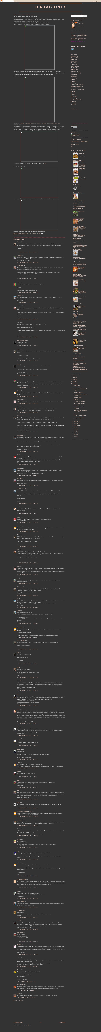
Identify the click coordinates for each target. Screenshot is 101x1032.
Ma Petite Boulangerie (78, 311)
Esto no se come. (75, 72)
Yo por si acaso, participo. (79, 403)
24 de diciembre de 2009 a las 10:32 (27, 690)
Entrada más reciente (18, 1022)
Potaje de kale (81, 211)
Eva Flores (19, 295)
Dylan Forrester (20, 932)
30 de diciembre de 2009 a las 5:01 (27, 966)
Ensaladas (73, 67)
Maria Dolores (20, 586)
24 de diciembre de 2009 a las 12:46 (27, 745)
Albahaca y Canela (77, 160)
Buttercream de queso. (78, 392)
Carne (72, 62)
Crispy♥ (18, 993)
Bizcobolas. (73, 56)
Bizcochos (73, 57)
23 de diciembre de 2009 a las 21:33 (27, 562)
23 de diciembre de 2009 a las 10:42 (27, 278)
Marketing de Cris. (75, 144)
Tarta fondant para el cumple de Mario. (26, 16)
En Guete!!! (75, 234)
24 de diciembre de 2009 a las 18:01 (27, 808)
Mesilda (18, 517)
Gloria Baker (19, 406)
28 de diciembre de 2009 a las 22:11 (27, 954)
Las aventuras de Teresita (78, 279)
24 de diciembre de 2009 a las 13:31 (27, 768)
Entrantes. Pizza (74, 71)
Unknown (19, 390)
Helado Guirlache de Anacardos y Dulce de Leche (82, 228)
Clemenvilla (19, 379)
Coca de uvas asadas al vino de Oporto (82, 306)
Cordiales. (76, 399)
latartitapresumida (20, 399)
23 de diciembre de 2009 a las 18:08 (27, 522)
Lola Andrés (19, 820)
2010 (74, 381)
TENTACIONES (50, 7)
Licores (72, 83)
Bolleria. (73, 59)
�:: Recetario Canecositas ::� (80, 369)
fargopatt (19, 920)
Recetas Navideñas (75, 99)
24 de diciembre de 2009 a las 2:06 (27, 607)
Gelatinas (73, 77)
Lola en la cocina (77, 295)
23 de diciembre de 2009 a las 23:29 (27, 583)
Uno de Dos (75, 362)
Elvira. (45, 163)
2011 (74, 379)
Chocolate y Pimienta (78, 192)
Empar (18, 851)
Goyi (18, 454)
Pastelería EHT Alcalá (78, 353)
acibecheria (75, 152)
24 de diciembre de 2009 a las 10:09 (27, 677)
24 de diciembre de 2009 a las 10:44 (27, 705)
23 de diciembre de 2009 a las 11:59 (27, 319)
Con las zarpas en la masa (79, 200)
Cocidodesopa (20, 415)
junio (75, 431)
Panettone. (76, 413)
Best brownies (77, 405)
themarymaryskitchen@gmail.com (24, 811)
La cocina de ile (76, 266)
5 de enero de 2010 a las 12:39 (26, 997)
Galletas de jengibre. (78, 397)
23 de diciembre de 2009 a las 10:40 (27, 262)
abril (75, 434)
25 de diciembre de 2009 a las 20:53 (27, 887)
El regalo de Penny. (78, 386)
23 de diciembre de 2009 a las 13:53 (27, 403)
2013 (74, 375)
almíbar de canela (42, 123)
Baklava (80, 250)
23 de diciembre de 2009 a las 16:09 (27, 503)
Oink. (72, 146)
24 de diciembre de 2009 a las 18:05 (27, 816)
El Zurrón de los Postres (78, 226)
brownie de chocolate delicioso (26, 123)
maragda (19, 738)
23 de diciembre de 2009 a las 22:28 (27, 574)
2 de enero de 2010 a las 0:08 (26, 990)
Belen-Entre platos (21, 640)
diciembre (76, 385)
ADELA (18, 667)
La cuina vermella (20, 901)
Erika (18, 694)
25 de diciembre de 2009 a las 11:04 (27, 847)
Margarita (19, 969)
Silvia (18, 349)
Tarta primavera (81, 193)
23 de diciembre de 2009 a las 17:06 (27, 513)
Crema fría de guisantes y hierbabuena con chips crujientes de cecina (82, 291)
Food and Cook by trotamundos (77, 239)
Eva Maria (19, 255)
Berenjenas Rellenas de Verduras (80, 220)
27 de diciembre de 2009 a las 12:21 (27, 917)
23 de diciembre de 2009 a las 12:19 (27, 345)
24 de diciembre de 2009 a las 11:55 (27, 735)
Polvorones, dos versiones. (79, 401)
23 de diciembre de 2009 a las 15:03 (27, 432)
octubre (75, 423)
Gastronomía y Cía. (77, 244)
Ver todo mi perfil (80, 26)
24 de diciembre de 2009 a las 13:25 (27, 759)
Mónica (18, 534)
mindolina (19, 468)
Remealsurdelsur (20, 305)
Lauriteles (19, 749)
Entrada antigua (62, 1022)
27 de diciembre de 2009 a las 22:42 (27, 929)
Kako (18, 727)
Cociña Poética (20, 265)
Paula (18, 364)
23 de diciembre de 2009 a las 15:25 (27, 464)
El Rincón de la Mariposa (78, 218)
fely (17, 578)
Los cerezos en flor (77, 303)
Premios (73, 98)
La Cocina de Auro (77, 261)
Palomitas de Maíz (21, 910)
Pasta (72, 93)
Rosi (18, 598)
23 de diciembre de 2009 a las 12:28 (27, 375)
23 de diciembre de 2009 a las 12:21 (27, 360)
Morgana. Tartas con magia (79, 325)
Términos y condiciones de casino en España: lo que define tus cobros (79, 276)
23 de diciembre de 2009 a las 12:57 (27, 387)
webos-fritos (75, 366)
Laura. (18, 709)
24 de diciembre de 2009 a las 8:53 (27, 637)
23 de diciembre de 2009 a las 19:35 (27, 531)
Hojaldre (73, 81)
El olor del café (76, 210)
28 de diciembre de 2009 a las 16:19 (27, 941)
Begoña (18, 610)
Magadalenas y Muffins (76, 86)
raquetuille (19, 680)
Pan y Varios (76, 337)
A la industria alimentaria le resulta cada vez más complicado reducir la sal (80, 246)
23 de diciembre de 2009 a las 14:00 (27, 412)
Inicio (40, 1022)
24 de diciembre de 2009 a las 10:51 (27, 723)
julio (75, 429)
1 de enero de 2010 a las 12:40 (26, 981)
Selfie (79, 185)
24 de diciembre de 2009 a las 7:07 (27, 623)
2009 (74, 383)
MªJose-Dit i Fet (20, 984)
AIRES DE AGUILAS (21, 488)
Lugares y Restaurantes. (76, 84)
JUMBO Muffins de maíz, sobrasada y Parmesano (82, 340)
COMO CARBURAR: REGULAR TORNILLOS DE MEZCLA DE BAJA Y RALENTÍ (79, 322)
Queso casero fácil (82, 280)
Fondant (21, 234)
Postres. (73, 96)
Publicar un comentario (18, 1000)
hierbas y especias (77, 249)
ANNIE (18, 802)
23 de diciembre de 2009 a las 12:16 (27, 337)
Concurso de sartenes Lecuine (79, 367)
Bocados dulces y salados (79, 168)
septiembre (76, 425)
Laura (18, 282)
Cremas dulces (74, 66)
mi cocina (75, 320)
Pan (72, 91)
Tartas (25, 234)
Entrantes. (73, 69)
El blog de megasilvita (78, 208)
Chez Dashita (76, 184)
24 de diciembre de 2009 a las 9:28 (27, 664)
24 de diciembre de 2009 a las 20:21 (27, 825)
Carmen (18, 762)
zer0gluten (19, 944)
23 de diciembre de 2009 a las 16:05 (27, 485)
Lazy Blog (75, 287)
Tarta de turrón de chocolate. (80, 419)
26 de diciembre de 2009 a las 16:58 (27, 907)
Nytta (18, 549)
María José (19, 241)
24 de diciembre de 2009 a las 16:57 (27, 799)
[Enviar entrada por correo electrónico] (42, 233)
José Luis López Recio (22, 340)
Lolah (18, 566)
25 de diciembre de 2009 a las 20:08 (27, 859)
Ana (18, 891)
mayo (75, 432)
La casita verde (76, 257)
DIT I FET (75, 203)
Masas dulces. (74, 88)
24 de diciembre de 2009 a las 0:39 (27, 595)
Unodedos (19, 828)
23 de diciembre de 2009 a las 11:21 (27, 292)
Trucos (72, 104)
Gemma (18, 780)
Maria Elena (19, 478)
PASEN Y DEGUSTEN (78, 345)
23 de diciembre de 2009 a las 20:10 (27, 546)
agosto (75, 427)
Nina (18, 771)
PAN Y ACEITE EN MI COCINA (80, 329)
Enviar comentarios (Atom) (25, 1025)
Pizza (72, 94)
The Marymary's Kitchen (78, 360)
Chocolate (73, 64)
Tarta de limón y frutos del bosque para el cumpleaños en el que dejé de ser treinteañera (82, 164)
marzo (75, 436)
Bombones (73, 61)
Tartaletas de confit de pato (78, 201)
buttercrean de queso (55, 123)
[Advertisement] (25, 1011)
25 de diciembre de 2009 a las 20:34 (27, 876)
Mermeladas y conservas (76, 89)
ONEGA (18, 790)
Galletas (73, 76)
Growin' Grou (75, 355)
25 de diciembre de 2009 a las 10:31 (27, 835)
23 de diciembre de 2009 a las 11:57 (27, 302)
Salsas (72, 101)
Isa (17, 506)
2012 (74, 377)
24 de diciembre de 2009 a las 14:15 (27, 776)
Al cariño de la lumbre (21, 879)
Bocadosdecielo (76, 176)
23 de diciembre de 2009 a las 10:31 (27, 252)
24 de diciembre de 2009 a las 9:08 (27, 649)
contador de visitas (75, 135)
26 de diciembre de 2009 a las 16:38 (27, 898)
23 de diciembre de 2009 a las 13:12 (27, 396)
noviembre (76, 421)
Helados (73, 79)
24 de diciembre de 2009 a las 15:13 (27, 787)
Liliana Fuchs (20, 627)
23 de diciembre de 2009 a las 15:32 (27, 475)
